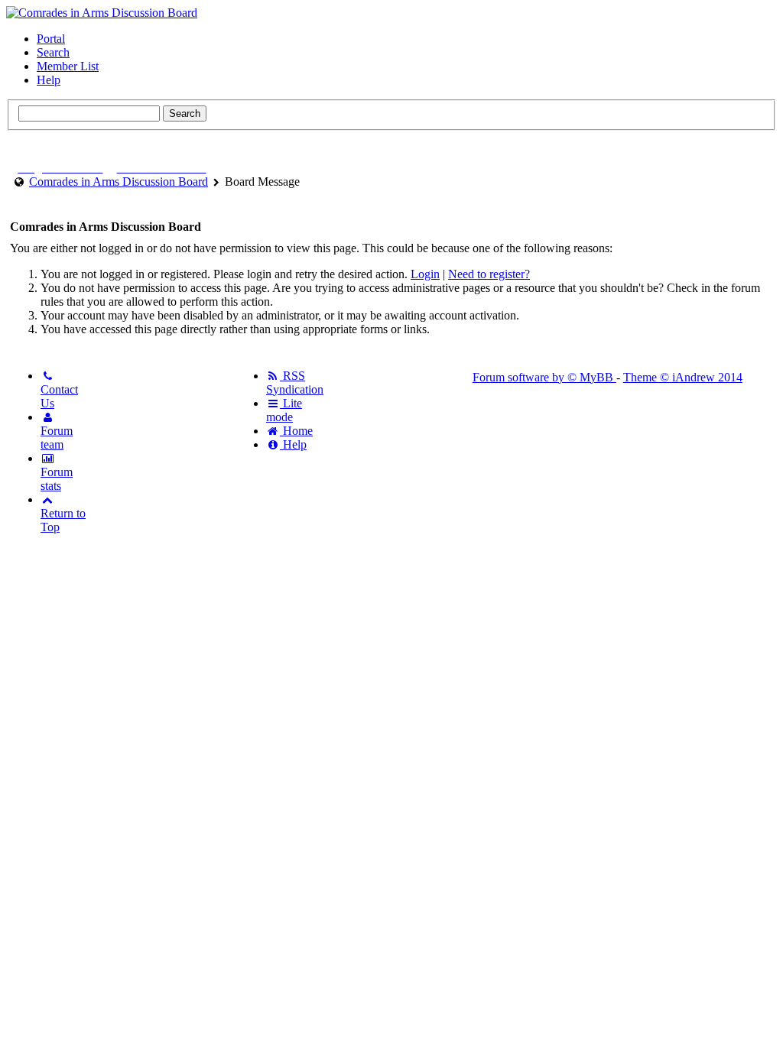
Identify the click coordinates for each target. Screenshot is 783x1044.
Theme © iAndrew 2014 (682, 377)
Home (296, 430)
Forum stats (57, 478)
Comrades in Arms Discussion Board (118, 181)
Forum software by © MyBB (544, 377)
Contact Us (59, 396)
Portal (51, 38)
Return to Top (63, 520)
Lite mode (284, 410)
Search (53, 52)
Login (425, 273)
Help (48, 79)
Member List (68, 66)
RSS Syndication (294, 382)
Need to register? (489, 273)
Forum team (57, 437)
